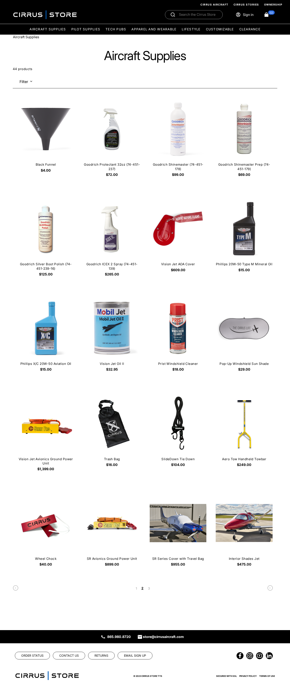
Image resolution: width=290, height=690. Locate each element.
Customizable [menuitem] (220, 29)
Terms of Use (267, 676)
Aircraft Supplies (26, 37)
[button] (269, 14)
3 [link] (149, 588)
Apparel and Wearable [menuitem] (153, 29)
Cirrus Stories (246, 4)
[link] (15, 589)
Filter (24, 81)
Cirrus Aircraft (214, 4)
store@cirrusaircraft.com (163, 637)
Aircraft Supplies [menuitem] (48, 29)
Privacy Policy (248, 676)
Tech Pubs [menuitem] (116, 29)
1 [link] (136, 588)
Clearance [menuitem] (249, 29)
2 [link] (142, 588)
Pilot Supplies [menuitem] (85, 29)
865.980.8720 (119, 637)
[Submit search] (173, 14)
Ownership (273, 4)
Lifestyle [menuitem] (191, 29)
